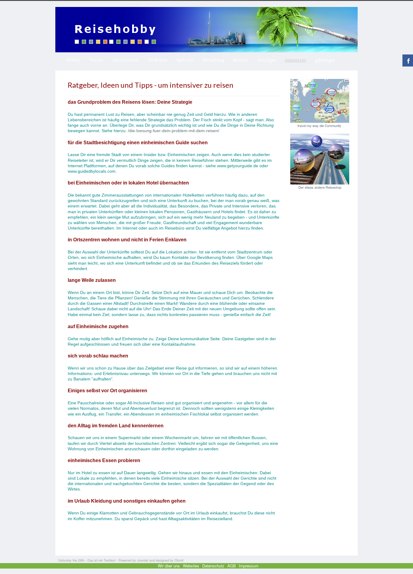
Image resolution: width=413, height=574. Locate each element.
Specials (185, 60)
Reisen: (241, 60)
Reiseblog (213, 60)
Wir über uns (169, 566)
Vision (96, 60)
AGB (231, 566)
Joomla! (142, 560)
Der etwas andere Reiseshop (319, 187)
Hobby (73, 60)
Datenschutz (213, 566)
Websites (191, 566)
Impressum (249, 566)
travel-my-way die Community (320, 125)
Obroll (178, 560)
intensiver (295, 60)
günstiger (325, 60)
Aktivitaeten (125, 60)
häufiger (267, 60)
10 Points (157, 60)
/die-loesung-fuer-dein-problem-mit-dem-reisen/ (173, 130)
